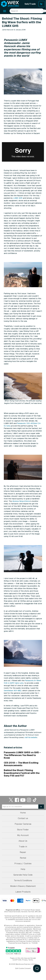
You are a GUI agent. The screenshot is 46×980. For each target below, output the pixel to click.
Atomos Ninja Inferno (21, 501)
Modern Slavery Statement (23, 886)
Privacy (25, 960)
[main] (23, 401)
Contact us (23, 818)
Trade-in (23, 846)
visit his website (30, 737)
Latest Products (23, 892)
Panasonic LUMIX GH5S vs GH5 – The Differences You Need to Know (22, 755)
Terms (30, 960)
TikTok (35, 800)
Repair (23, 852)
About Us (23, 841)
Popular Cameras (23, 824)
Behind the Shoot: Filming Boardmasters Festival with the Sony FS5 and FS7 (22, 773)
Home (23, 812)
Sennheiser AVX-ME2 (12, 691)
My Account (23, 835)
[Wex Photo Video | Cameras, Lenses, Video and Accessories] (10, 4)
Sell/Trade (30, 4)
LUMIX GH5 (17, 198)
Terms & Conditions (23, 880)
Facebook (17, 800)
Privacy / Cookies (22, 863)
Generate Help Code (22, 875)
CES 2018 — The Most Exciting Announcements (21, 764)
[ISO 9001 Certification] (32, 950)
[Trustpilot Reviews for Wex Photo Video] (13, 950)
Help (23, 869)
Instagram (29, 800)
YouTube (23, 800)
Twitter (11, 800)
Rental (23, 858)
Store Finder (23, 829)
